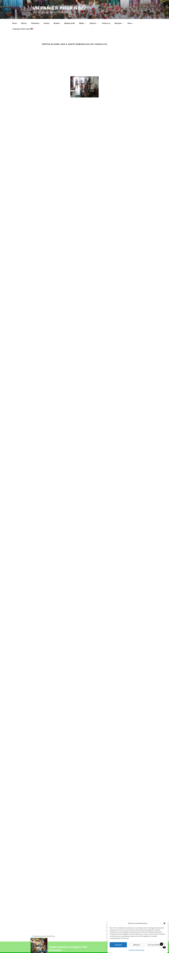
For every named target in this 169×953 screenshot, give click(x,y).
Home (14, 23)
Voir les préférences (156, 945)
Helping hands (69, 23)
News (129, 23)
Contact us (106, 23)
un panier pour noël (60, 8)
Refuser (136, 945)
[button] (164, 923)
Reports (93, 23)
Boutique (118, 23)
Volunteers (35, 23)
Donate (46, 23)
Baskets (57, 23)
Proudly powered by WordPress (43, 936)
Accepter (118, 945)
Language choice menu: (21, 29)
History (24, 23)
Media (81, 23)
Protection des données (136, 950)
